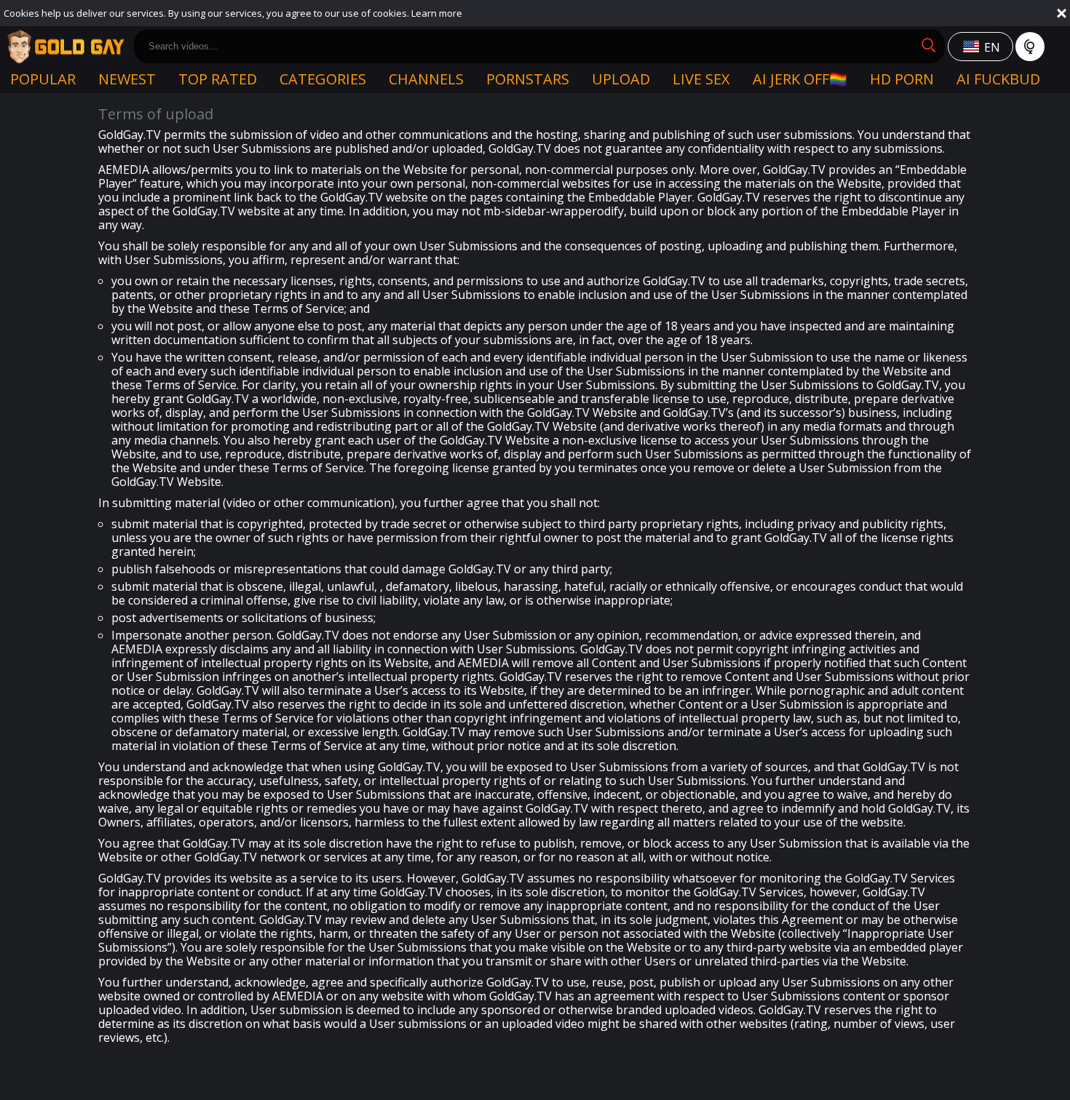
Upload (621, 79)
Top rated (217, 79)
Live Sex (701, 79)
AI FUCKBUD (998, 79)
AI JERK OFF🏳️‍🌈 (800, 79)
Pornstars (527, 79)
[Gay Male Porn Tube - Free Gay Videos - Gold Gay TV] (65, 46)
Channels (426, 79)
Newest (127, 79)
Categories (323, 79)
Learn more (436, 13)
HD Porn (902, 79)
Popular (43, 79)
